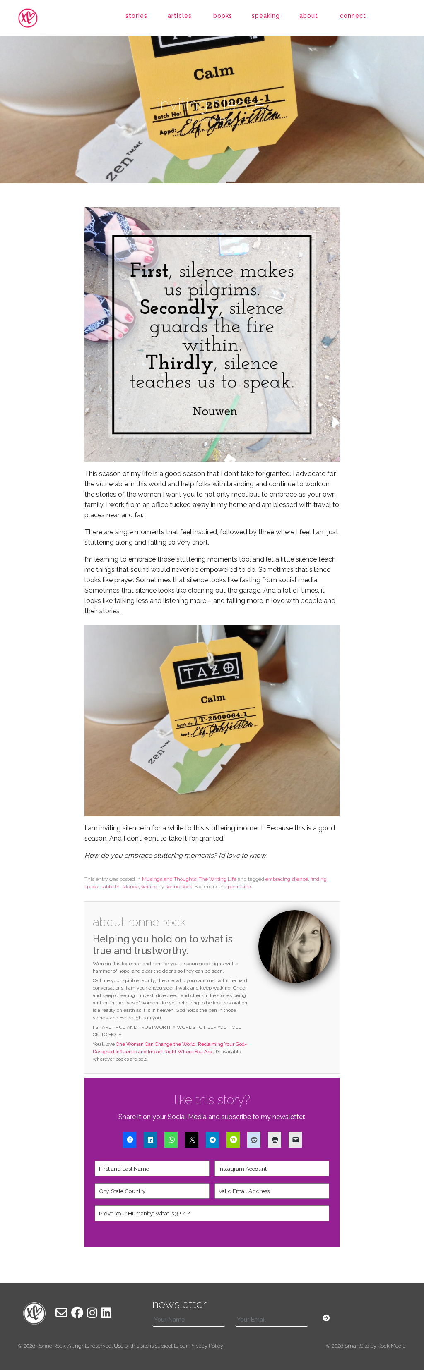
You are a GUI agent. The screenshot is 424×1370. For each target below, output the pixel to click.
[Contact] (61, 1313)
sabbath (110, 886)
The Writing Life (217, 879)
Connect (353, 15)
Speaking (266, 15)
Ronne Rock (178, 886)
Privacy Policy (206, 1346)
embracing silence (286, 879)
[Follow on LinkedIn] (106, 1313)
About (308, 15)
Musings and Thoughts (169, 879)
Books (222, 15)
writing (149, 886)
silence (130, 886)
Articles (180, 15)
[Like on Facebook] (77, 1313)
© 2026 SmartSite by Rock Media (366, 1346)
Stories (136, 15)
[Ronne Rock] (34, 18)
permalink (239, 886)
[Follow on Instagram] (92, 1313)
